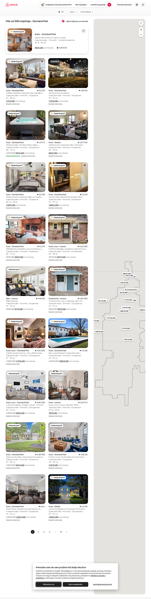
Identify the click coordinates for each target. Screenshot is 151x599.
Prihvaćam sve (48, 584)
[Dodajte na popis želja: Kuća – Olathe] (85, 477)
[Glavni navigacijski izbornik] (143, 4)
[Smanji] (141, 34)
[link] (27, 532)
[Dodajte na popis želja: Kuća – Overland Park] (42, 61)
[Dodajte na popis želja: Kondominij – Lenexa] (85, 269)
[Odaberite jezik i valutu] (136, 4)
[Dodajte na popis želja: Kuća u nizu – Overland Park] (42, 321)
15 (61, 532)
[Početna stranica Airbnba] (12, 4)
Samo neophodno (75, 584)
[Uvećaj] (141, 29)
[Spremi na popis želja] (83, 31)
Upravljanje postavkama (102, 584)
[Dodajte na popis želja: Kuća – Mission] (85, 113)
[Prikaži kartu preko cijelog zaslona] (141, 23)
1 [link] (32, 532)
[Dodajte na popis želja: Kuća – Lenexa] (85, 373)
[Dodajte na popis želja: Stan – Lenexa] (42, 269)
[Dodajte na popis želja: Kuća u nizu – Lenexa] (85, 217)
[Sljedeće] (66, 532)
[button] (39, 48)
